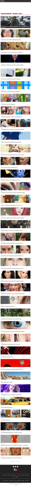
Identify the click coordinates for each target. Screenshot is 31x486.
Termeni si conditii (11, 480)
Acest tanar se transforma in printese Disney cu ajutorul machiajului (12, 217)
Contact (4, 480)
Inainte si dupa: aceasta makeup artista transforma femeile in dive (12, 255)
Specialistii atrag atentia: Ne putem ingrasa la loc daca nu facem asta (12, 154)
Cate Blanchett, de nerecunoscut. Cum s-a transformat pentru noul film (12, 293)
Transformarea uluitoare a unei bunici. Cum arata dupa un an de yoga (12, 129)
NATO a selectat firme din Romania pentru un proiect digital (11, 142)
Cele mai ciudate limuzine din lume (7, 407)
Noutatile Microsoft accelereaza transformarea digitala (10, 91)
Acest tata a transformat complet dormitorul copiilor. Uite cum (11, 205)
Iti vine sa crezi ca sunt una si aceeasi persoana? (9, 167)
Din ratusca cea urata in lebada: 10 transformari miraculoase (11, 39)
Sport (1, 456)
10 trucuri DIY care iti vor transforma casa (8, 104)
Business (2, 140)
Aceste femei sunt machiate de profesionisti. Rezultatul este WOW (12, 268)
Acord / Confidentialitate (17, 480)
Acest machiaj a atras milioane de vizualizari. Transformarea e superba (13, 192)
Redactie (7, 480)
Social (1, 317)
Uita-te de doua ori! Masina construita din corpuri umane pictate (11, 369)
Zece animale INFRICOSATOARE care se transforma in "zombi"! (11, 432)
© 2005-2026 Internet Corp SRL (12, 483)
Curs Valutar (26, 480)
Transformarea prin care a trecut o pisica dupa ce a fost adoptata (12, 52)
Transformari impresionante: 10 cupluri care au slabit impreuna (11, 116)
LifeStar (2, 279)
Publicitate (23, 480)
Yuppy (1, 38)
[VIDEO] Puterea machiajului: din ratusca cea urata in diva (10, 344)
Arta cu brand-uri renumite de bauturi (7, 356)
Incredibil (2, 431)
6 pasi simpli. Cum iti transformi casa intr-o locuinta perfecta (11, 318)
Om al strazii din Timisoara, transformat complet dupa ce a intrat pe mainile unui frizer (15, 27)
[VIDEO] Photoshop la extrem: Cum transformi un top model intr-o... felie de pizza (14, 445)
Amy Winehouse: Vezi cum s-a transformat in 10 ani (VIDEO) (11, 394)
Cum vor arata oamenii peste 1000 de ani (7, 306)
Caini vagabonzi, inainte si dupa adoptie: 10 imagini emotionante (12, 243)
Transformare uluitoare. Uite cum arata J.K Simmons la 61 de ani (12, 230)
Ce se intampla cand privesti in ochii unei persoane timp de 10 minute (12, 331)
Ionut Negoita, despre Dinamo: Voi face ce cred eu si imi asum (11, 457)
